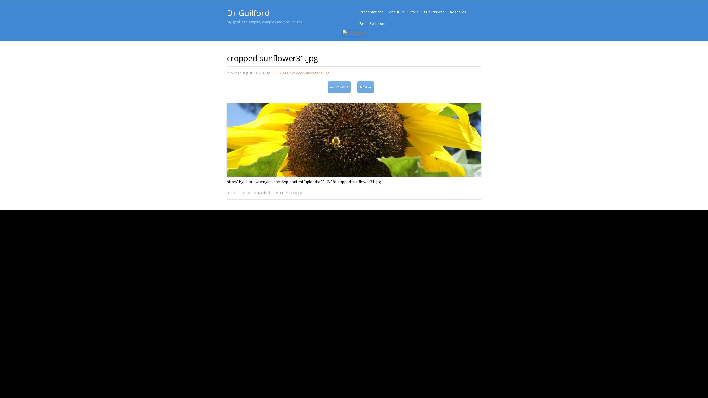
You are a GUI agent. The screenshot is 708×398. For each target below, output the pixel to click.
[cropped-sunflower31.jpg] (354, 175)
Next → (365, 87)
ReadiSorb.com (372, 23)
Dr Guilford (248, 13)
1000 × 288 (279, 73)
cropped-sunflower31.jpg (310, 73)
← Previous (339, 87)
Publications (434, 11)
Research (458, 11)
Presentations (372, 11)
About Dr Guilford (403, 11)
